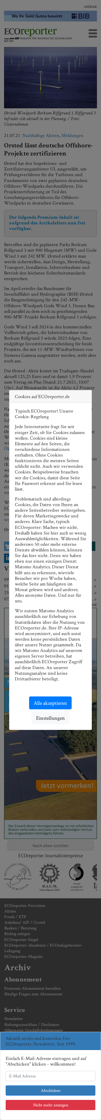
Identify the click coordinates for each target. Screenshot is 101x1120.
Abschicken (50, 1090)
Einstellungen (50, 717)
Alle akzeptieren (50, 702)
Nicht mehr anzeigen (50, 1105)
